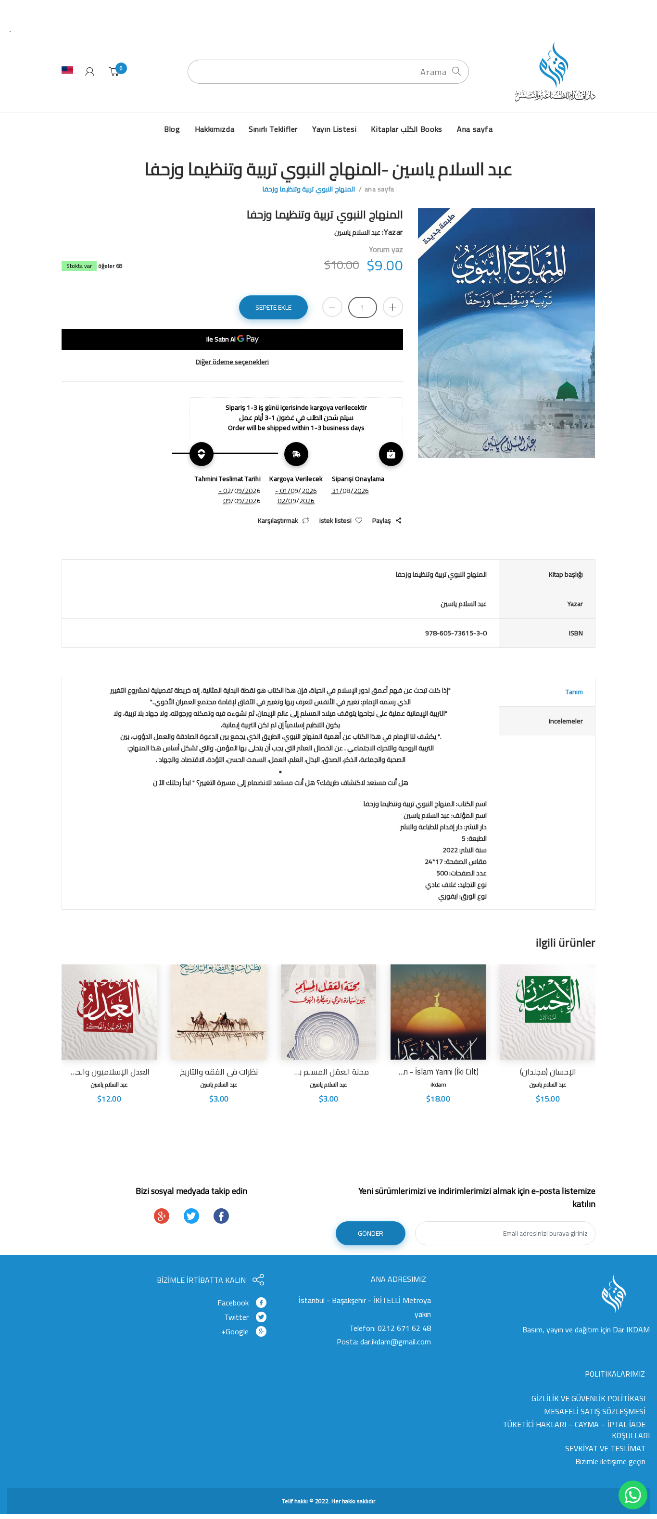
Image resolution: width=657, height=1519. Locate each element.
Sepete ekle (273, 307)
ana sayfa (379, 189)
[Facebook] (221, 1216)
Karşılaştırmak (278, 521)
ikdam (438, 1084)
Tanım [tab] (574, 691)
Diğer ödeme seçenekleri (232, 362)
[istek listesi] (515, 1113)
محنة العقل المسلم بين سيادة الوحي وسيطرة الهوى (328, 1071)
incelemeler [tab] (566, 721)
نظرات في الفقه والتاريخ (219, 1071)
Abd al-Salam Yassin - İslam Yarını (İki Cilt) (438, 1071)
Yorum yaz (386, 249)
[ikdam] (552, 71)
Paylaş (381, 521)
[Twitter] (191, 1216)
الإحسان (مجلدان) (548, 1071)
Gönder (370, 1233)
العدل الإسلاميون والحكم (109, 1071)
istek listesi (335, 521)
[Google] (161, 1216)
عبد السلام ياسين (548, 1084)
